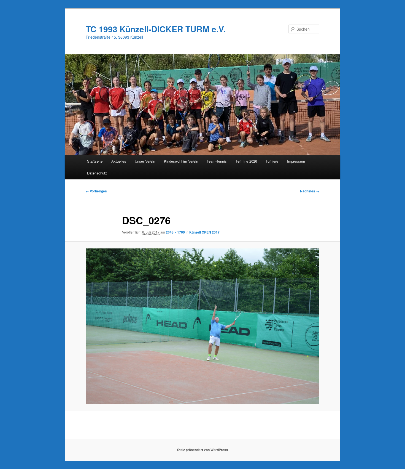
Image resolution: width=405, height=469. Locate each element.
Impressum (296, 161)
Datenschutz (97, 173)
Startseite (94, 161)
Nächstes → (309, 191)
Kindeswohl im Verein (181, 161)
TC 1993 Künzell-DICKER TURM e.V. (156, 29)
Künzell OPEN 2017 (204, 232)
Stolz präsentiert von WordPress (202, 449)
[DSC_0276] (202, 326)
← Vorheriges (96, 191)
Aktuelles (118, 161)
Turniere (272, 161)
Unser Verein (145, 161)
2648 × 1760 (175, 232)
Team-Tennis (217, 161)
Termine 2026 (246, 161)
